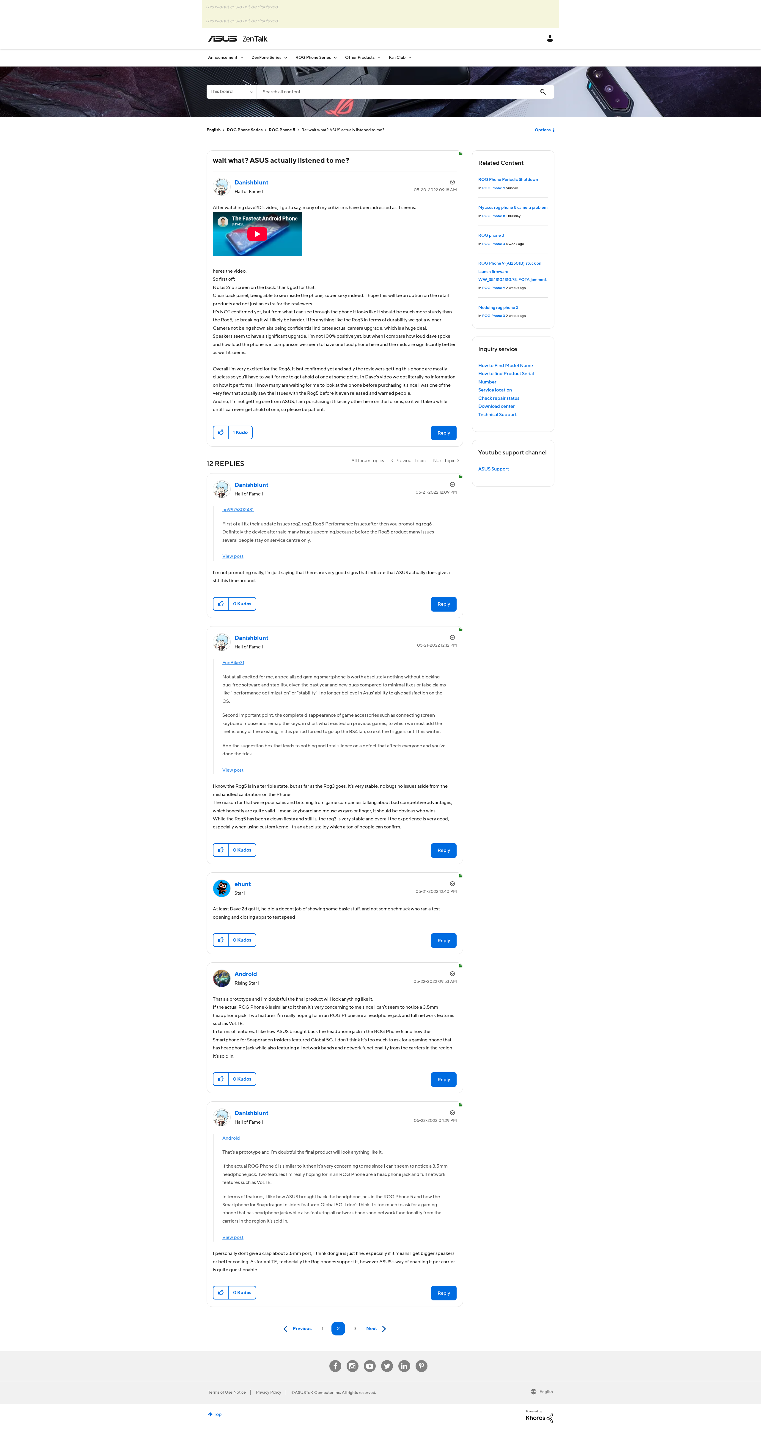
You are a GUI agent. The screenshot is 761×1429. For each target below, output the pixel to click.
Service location (495, 390)
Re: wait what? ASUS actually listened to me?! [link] (342, 130)
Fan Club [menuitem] (397, 57)
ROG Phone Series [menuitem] (313, 57)
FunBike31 (233, 663)
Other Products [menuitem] (360, 57)
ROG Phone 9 (493, 188)
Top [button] (218, 1414)
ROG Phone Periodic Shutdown (508, 179)
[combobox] (405, 92)
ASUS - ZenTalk (238, 38)
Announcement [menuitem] (223, 57)
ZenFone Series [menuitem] (266, 57)
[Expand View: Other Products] (379, 57)
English (214, 130)
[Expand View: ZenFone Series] (286, 57)
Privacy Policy (268, 1392)
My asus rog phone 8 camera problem (513, 207)
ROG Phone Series (244, 130)
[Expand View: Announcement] (242, 57)
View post (232, 556)
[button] (221, 432)
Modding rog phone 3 (498, 307)
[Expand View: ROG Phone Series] (335, 57)
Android (231, 1138)
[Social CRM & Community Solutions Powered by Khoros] (539, 1416)
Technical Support (497, 415)
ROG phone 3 (491, 235)
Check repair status (498, 398)
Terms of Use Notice (227, 1392)
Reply (444, 433)
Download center (496, 406)
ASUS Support (493, 469)
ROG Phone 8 (493, 216)
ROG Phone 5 (282, 130)
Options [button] (543, 130)
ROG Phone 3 (493, 244)
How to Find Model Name (505, 366)
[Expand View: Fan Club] (410, 57)
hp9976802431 (238, 510)
